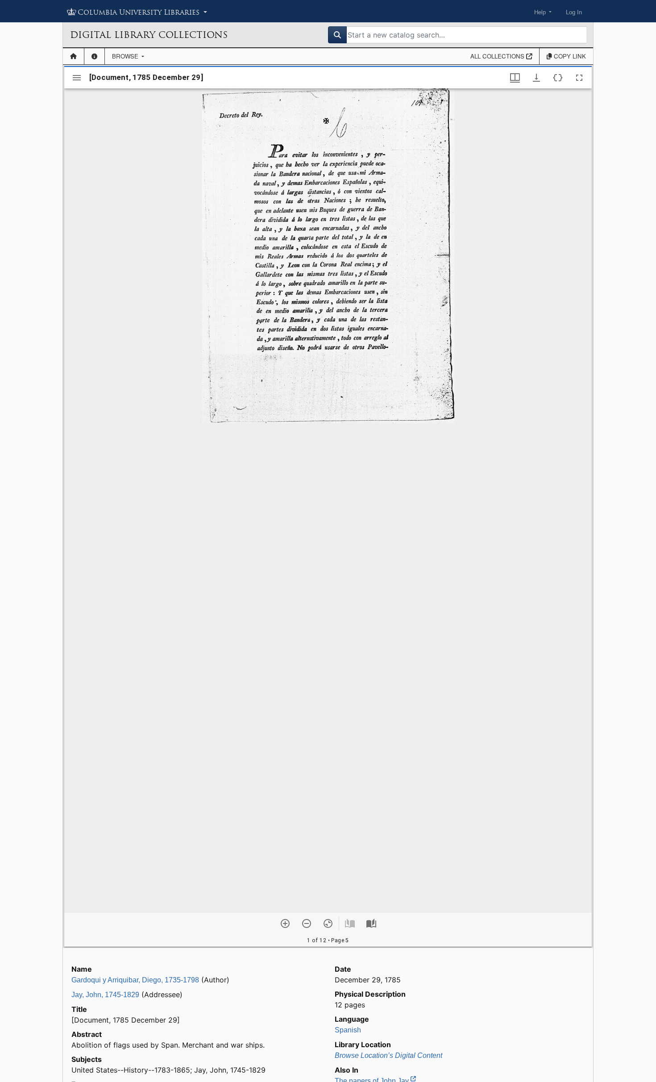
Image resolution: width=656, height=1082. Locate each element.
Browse (126, 56)
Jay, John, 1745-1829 (105, 994)
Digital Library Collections (149, 34)
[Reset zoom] (328, 923)
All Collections (498, 56)
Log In (574, 12)
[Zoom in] (285, 923)
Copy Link (569, 56)
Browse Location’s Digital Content (388, 1055)
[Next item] (371, 923)
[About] (94, 56)
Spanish (348, 1030)
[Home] (73, 56)
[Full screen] (579, 77)
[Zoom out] (306, 923)
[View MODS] (558, 77)
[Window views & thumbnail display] (515, 77)
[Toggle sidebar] (76, 77)
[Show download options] (536, 77)
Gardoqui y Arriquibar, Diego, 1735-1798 (135, 980)
